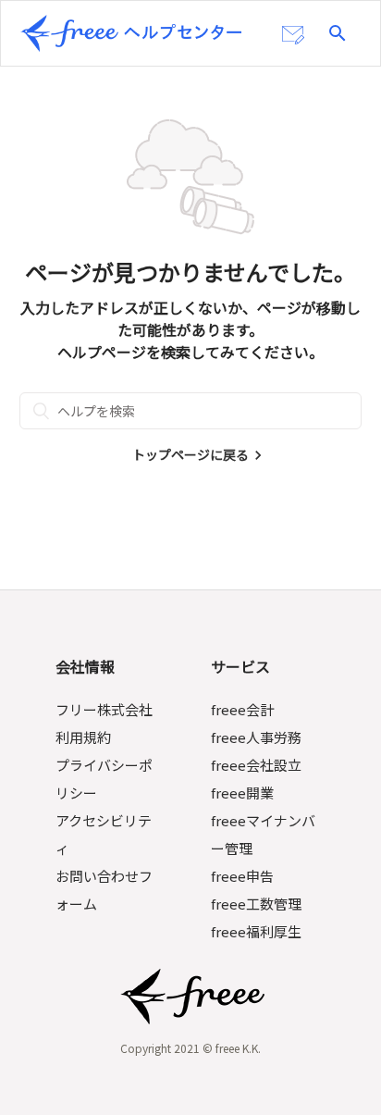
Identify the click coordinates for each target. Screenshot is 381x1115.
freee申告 (242, 876)
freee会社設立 (256, 764)
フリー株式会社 (104, 709)
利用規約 (83, 737)
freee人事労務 (256, 737)
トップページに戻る (190, 454)
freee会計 (242, 709)
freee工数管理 (256, 903)
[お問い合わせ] (293, 35)
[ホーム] (131, 33)
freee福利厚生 (256, 931)
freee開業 (242, 792)
